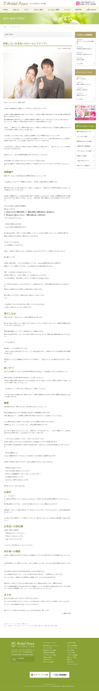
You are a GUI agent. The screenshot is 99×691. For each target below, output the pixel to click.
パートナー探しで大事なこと (20, 623)
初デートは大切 (81, 79)
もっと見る (80, 63)
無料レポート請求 (71, 657)
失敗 (35, 625)
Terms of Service (66, 686)
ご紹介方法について (83, 160)
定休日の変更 (80, 59)
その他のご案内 (71, 642)
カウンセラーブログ (72, 648)
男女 (49, 625)
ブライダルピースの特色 (84, 151)
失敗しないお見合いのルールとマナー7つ (25, 43)
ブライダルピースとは (49, 642)
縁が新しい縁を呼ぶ (82, 89)
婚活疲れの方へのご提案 (84, 141)
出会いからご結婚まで (83, 165)
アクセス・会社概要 (72, 655)
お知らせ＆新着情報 (72, 645)
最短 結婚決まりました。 (84, 84)
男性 (52, 625)
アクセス (67, 9)
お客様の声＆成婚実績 (83, 146)
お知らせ (16, 9)
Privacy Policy (56, 686)
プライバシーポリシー (73, 664)
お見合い (10, 625)
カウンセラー (17, 625)
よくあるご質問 (53, 9)
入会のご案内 (38, 9)
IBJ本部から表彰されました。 (85, 54)
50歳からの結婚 (81, 156)
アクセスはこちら (27, 652)
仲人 (32, 625)
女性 (46, 625)
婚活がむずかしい (82, 95)
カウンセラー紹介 (82, 136)
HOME (5, 9)
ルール (28, 625)
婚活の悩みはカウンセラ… (85, 131)
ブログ (26, 9)
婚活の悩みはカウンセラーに (50, 645)
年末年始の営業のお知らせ (84, 48)
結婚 (56, 625)
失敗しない (41, 625)
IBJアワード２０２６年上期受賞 (85, 42)
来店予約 (78, 9)
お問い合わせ (91, 9)
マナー (24, 625)
